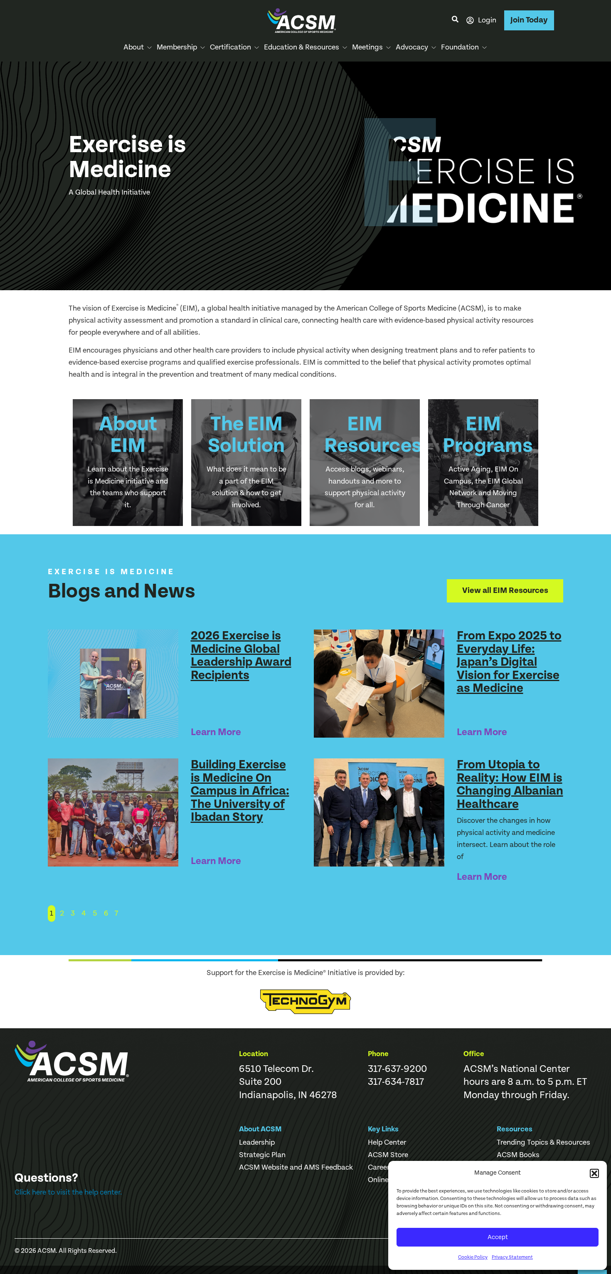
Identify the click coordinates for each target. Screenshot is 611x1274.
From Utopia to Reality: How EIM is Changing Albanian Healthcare (510, 784)
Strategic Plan (262, 1155)
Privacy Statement (512, 1257)
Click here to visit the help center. (68, 1192)
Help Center (387, 1142)
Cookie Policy (473, 1257)
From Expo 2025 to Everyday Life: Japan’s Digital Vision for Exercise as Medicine (509, 662)
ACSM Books (518, 1155)
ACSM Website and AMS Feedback (296, 1167)
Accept (498, 1237)
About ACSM (260, 1129)
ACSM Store (388, 1155)
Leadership (257, 1142)
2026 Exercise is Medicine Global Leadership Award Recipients (241, 655)
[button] (594, 1173)
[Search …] (455, 20)
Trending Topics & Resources (543, 1142)
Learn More (216, 732)
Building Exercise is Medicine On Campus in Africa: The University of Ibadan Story (240, 791)
